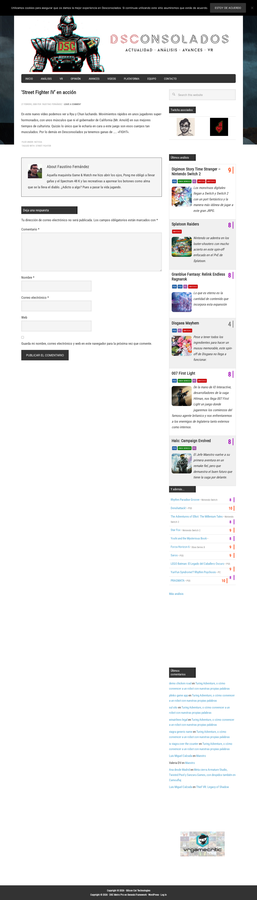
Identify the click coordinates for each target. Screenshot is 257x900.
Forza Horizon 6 (180, 547)
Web (24, 317)
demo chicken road (180, 683)
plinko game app (178, 695)
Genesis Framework (137, 894)
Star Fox (176, 530)
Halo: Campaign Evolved (191, 440)
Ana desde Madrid (179, 770)
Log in (164, 894)
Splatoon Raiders (185, 224)
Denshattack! (178, 508)
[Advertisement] (203, 631)
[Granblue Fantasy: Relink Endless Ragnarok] (182, 303)
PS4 (174, 286)
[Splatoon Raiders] (182, 248)
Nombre (27, 277)
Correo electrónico (35, 298)
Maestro (201, 756)
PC (194, 181)
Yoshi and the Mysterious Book (189, 538)
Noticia (38, 142)
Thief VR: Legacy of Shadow (212, 787)
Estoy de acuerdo (228, 7)
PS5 (174, 181)
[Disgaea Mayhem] (182, 347)
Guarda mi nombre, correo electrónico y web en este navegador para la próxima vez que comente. (86, 343)
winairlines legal (178, 720)
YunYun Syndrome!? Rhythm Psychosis (193, 572)
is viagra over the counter (183, 744)
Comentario (30, 229)
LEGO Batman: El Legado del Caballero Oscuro (197, 564)
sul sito (173, 707)
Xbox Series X (184, 181)
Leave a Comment (72, 104)
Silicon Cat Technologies (138, 890)
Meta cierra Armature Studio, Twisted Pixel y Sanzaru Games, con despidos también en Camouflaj (202, 775)
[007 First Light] (182, 397)
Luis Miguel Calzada (180, 756)
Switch (201, 181)
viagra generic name (180, 732)
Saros (174, 555)
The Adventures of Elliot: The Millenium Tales (197, 516)
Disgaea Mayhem (185, 323)
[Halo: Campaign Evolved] (182, 464)
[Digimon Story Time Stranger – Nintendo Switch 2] (182, 197)
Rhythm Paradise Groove (185, 499)
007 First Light (183, 373)
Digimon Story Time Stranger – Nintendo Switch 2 (196, 171)
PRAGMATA (178, 580)
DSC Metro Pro (116, 894)
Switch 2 (211, 181)
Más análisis (176, 594)
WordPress (153, 894)
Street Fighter (43, 146)
